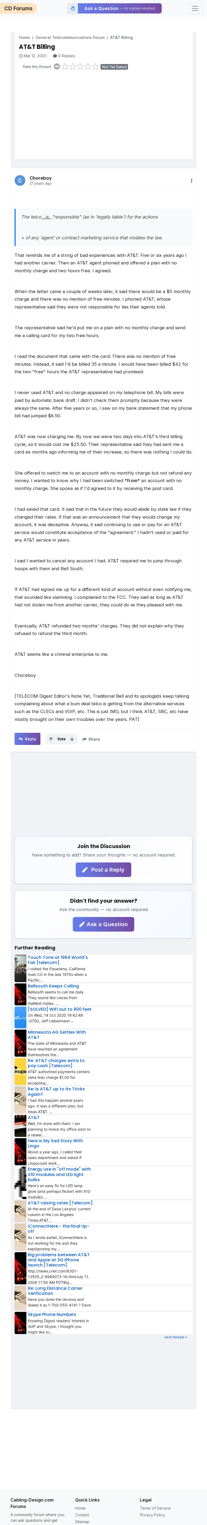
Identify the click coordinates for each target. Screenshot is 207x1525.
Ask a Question (107, 924)
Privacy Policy (152, 1515)
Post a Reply (107, 869)
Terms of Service (155, 1508)
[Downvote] (72, 739)
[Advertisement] (105, 116)
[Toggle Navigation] (195, 8)
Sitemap (82, 1521)
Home (24, 37)
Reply (30, 739)
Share (93, 739)
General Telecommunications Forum (70, 37)
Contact (82, 1515)
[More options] (191, 180)
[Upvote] (51, 739)
